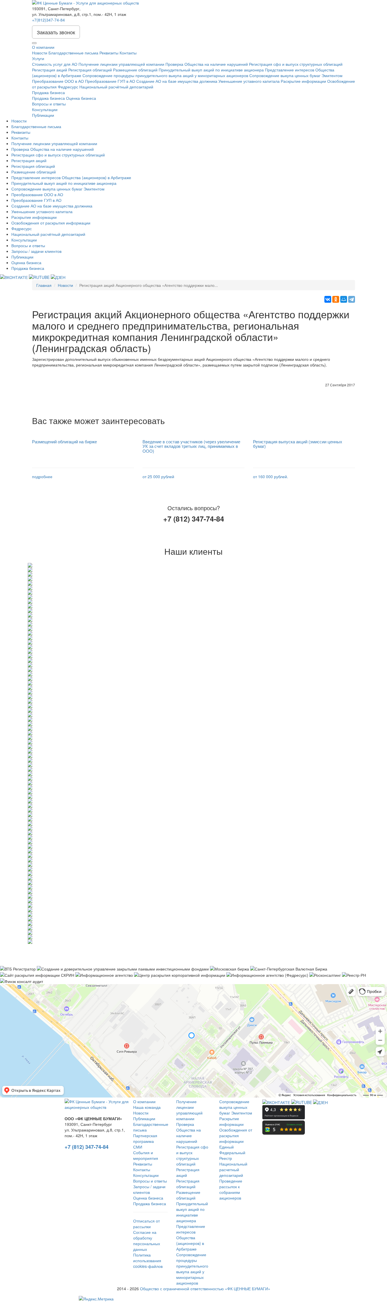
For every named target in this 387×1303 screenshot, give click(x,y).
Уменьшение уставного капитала (249, 81)
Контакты (128, 53)
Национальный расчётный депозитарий (116, 87)
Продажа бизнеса (48, 92)
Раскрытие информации (303, 81)
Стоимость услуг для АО (54, 64)
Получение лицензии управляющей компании (121, 64)
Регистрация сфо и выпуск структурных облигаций (296, 64)
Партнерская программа (145, 1138)
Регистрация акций (49, 70)
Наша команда (147, 1107)
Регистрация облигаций (90, 70)
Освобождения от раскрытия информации (50, 223)
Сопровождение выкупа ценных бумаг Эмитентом (296, 75)
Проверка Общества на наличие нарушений (206, 64)
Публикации (43, 115)
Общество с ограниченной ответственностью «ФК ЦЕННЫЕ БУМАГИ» (205, 1288)
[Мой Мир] (343, 299)
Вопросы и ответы (49, 104)
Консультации (45, 109)
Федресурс (68, 87)
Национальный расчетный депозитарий (233, 1169)
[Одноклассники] (335, 299)
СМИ (137, 1147)
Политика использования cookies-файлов (148, 1260)
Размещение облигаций (135, 70)
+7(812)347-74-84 (48, 20)
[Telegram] (351, 299)
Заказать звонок (56, 32)
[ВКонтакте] (327, 299)
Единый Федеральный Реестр (232, 1152)
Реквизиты (108, 53)
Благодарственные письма (73, 53)
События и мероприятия (145, 1155)
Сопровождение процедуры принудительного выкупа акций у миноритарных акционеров (165, 75)
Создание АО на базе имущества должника (176, 81)
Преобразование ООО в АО (58, 81)
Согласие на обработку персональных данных (146, 1240)
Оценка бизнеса (81, 98)
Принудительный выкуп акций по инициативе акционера (211, 70)
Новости (39, 53)
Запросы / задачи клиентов (36, 251)
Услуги (38, 58)
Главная (44, 285)
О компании (43, 47)
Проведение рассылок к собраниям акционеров (230, 1189)
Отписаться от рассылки (146, 1223)
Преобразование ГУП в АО (110, 81)
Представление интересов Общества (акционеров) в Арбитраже (71, 177)
